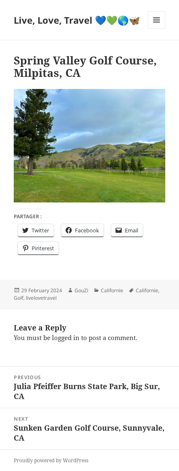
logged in (66, 337)
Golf (18, 297)
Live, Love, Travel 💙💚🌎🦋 (77, 20)
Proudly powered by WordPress (51, 460)
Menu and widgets (156, 28)
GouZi (81, 290)
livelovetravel (41, 297)
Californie (112, 290)
